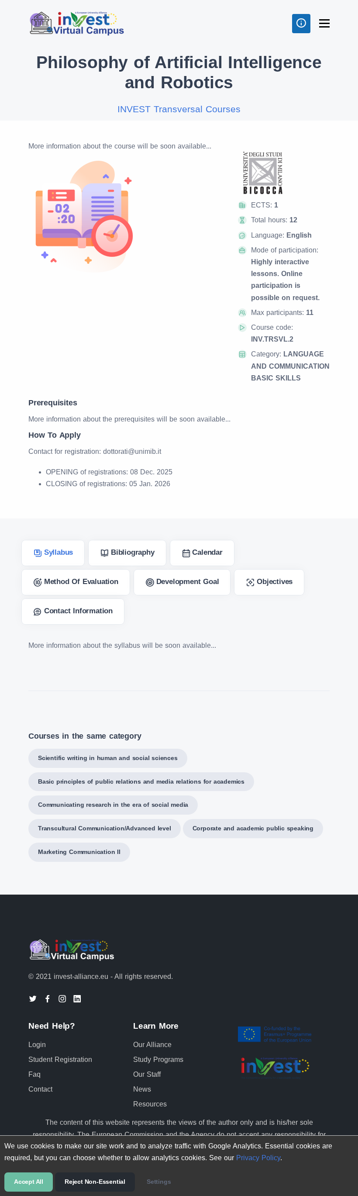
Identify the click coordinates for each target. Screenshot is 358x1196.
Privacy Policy (258, 1157)
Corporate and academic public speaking (253, 828)
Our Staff (147, 1074)
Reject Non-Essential (95, 1181)
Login (37, 1044)
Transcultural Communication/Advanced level (104, 828)
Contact (40, 1089)
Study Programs (158, 1059)
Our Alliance (152, 1044)
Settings (159, 1181)
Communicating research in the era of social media (113, 804)
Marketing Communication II (79, 851)
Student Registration (60, 1059)
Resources (150, 1104)
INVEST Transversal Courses (179, 109)
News (142, 1089)
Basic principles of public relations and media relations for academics (141, 781)
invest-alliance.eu (81, 976)
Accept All (28, 1181)
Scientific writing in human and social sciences (108, 757)
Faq (34, 1074)
